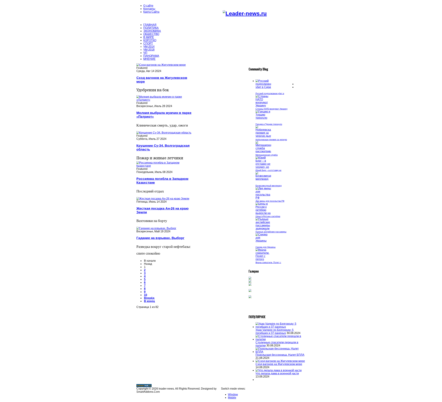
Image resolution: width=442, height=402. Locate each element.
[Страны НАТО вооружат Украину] (263, 105)
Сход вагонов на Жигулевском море (279, 364)
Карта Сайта (151, 11)
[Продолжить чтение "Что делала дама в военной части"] (279, 370)
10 (145, 294)
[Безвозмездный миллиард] (266, 178)
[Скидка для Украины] (263, 240)
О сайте (148, 5)
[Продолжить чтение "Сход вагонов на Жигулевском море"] (280, 361)
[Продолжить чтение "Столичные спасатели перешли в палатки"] (281, 339)
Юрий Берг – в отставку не (268, 170)
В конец (149, 301)
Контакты (149, 8)
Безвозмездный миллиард (269, 186)
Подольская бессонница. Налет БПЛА (280, 354)
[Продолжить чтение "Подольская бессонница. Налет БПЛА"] (281, 351)
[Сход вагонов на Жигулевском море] (161, 64)
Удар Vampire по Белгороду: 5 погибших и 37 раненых (275, 331)
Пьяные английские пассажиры (271, 232)
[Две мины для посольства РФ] (263, 197)
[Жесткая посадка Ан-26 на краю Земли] (162, 198)
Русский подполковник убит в (270, 93)
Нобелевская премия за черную (271, 139)
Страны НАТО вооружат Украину (271, 109)
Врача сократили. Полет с (268, 262)
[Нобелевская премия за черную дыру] (264, 135)
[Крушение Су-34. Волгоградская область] (163, 132)
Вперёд (149, 298)
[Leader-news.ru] (245, 13)
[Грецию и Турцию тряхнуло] (263, 117)
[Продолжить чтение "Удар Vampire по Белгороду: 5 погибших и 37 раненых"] (281, 326)
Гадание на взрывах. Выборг (160, 238)
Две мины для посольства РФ (270, 201)
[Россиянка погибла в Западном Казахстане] (164, 165)
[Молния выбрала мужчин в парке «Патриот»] (164, 99)
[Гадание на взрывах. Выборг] (156, 228)
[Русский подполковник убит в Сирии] (264, 87)
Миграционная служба (267, 155)
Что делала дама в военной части (277, 373)
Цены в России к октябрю (268, 216)
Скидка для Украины (266, 247)
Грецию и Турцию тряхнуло (269, 124)
